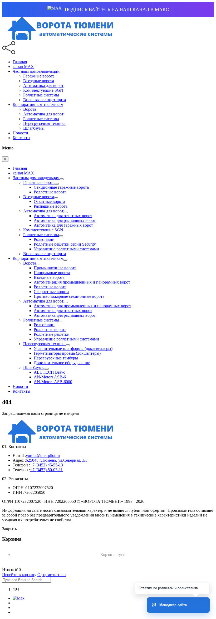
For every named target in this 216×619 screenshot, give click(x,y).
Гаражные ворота (39, 76)
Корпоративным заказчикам (38, 104)
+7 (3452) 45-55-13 (46, 465)
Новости (20, 133)
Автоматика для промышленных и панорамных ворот (82, 306)
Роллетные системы (41, 95)
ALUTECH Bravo (49, 372)
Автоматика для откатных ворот (63, 215)
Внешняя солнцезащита (44, 100)
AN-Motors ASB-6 (50, 377)
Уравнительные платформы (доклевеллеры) (73, 348)
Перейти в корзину (19, 574)
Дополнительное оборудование (62, 362)
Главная (20, 62)
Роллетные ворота (50, 192)
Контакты (21, 137)
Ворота (29, 109)
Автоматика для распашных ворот (65, 220)
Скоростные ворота (51, 291)
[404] (59, 38)
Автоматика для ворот (43, 85)
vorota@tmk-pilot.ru (43, 455)
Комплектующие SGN (43, 90)
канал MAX (23, 66)
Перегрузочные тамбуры (56, 358)
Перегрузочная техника (44, 123)
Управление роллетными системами (66, 249)
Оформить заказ (51, 574)
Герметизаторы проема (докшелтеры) (67, 353)
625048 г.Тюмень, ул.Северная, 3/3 (56, 460)
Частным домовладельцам (36, 71)
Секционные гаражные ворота (61, 187)
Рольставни (44, 239)
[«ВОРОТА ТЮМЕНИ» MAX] (18, 598)
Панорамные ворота (52, 272)
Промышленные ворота (55, 268)
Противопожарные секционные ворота (69, 296)
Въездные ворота (38, 81)
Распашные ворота (50, 206)
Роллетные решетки (52, 334)
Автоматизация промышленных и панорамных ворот (82, 282)
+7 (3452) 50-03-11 (46, 469)
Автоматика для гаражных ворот (63, 225)
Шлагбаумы (34, 128)
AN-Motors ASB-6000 (53, 381)
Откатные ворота (49, 201)
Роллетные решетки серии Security (65, 244)
